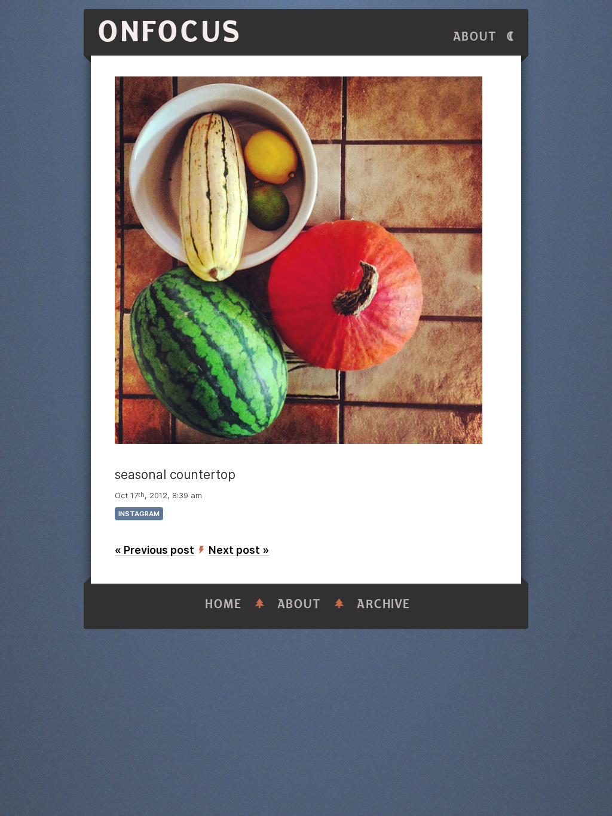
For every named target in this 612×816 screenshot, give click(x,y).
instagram (139, 514)
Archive (384, 604)
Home (223, 604)
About (475, 36)
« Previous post (154, 550)
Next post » (239, 550)
